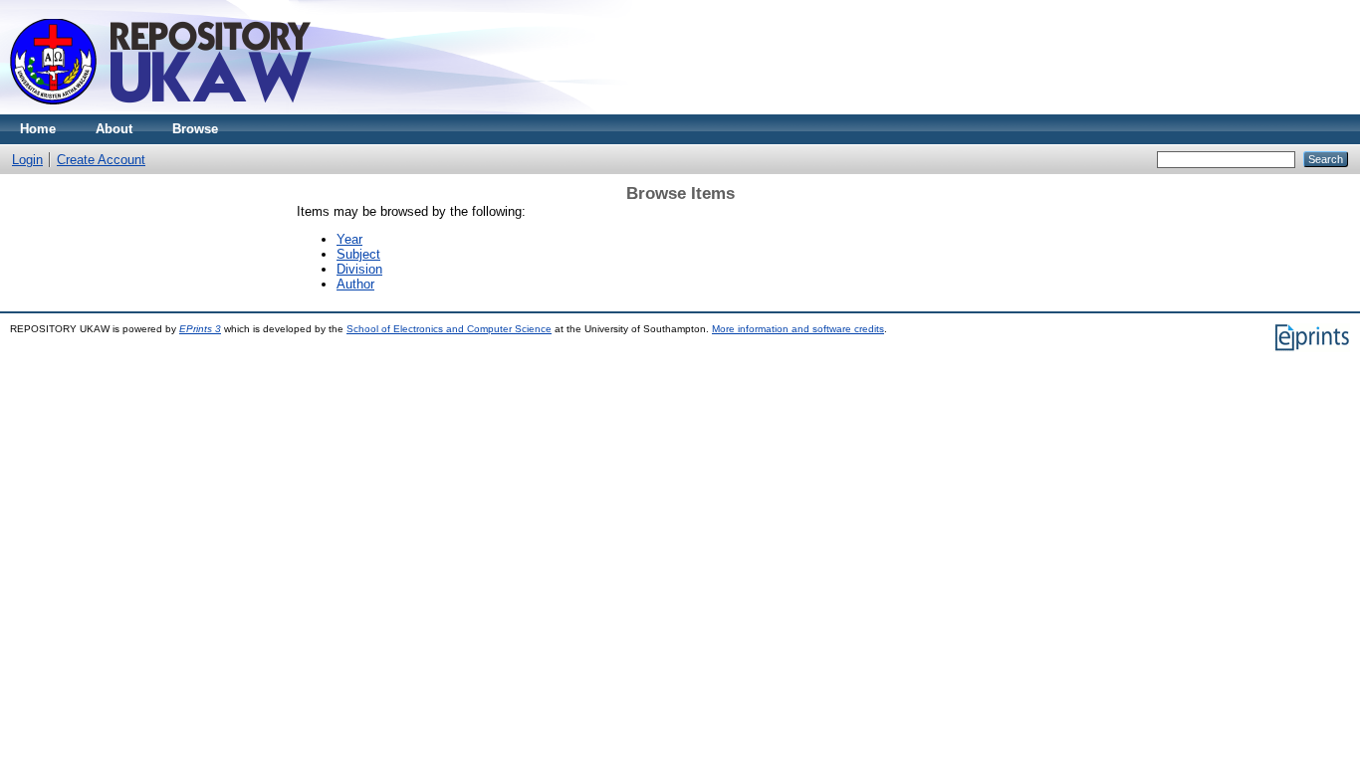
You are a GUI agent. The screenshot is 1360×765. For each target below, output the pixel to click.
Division (359, 269)
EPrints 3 (200, 328)
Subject (358, 254)
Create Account (101, 159)
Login (27, 159)
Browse (195, 128)
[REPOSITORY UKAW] (170, 109)
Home (38, 128)
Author (355, 284)
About (114, 128)
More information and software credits (798, 328)
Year (349, 239)
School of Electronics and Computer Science (449, 328)
